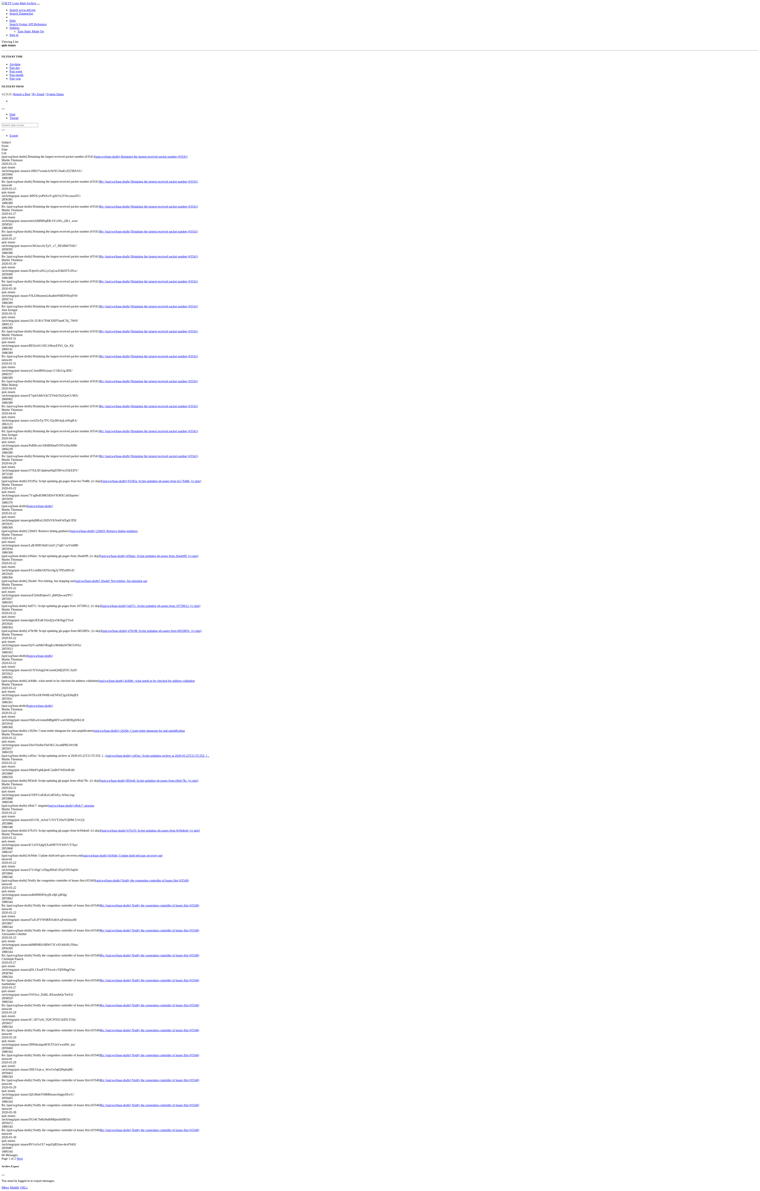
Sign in (14, 35)
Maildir (14, 1187)
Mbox (5, 1187)
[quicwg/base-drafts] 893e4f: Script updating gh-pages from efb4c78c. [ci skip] (149, 780)
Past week (16, 71)
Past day (15, 68)
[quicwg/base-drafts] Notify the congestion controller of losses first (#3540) (142, 880)
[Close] (3, 1175)
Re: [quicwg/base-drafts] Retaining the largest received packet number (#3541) (149, 181)
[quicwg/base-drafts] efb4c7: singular (71, 805)
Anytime (15, 64)
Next (20, 1158)
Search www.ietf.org (22, 10)
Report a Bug (21, 94)
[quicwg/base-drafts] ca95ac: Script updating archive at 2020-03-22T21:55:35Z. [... (157, 755)
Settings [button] (14, 28)
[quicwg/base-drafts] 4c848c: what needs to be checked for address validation (146, 680)
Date (12, 114)
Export (14, 135)
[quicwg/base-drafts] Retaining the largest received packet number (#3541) (141, 156)
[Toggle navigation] (38, 4)
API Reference (37, 24)
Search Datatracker (21, 13)
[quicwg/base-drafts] (40, 506)
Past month (16, 75)
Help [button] (13, 20)
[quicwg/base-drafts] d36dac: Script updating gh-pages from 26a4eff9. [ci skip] (149, 556)
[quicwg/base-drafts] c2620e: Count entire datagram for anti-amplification (139, 730)
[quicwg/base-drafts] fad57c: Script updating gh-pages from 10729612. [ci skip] (150, 606)
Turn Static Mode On (30, 31)
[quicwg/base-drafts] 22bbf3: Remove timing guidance (104, 531)
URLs (24, 1187)
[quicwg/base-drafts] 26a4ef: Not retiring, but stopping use (110, 581)
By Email (38, 94)
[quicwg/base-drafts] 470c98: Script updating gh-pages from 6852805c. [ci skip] (151, 631)
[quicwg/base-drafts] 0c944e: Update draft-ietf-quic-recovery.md (122, 855)
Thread (14, 118)
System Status (55, 94)
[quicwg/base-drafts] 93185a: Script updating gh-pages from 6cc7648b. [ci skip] (151, 481)
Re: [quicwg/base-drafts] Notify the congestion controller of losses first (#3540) (149, 905)
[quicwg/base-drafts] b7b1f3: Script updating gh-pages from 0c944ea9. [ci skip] (150, 830)
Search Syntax (19, 24)
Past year (15, 78)
